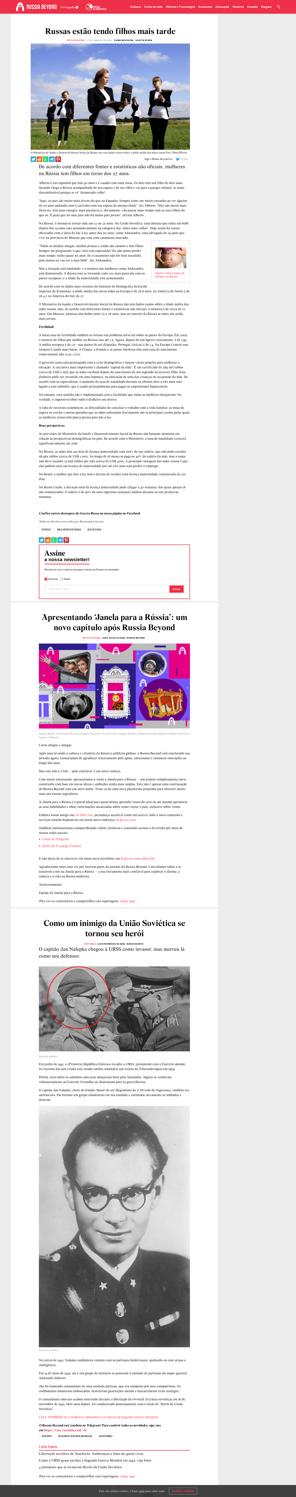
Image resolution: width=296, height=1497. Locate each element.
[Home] (20, 6)
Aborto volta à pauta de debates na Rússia (169, 275)
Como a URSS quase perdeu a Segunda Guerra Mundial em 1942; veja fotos (95, 1460)
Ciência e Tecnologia (180, 6)
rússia (46, 529)
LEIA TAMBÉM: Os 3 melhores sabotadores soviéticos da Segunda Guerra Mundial (98, 1417)
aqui (141, 1491)
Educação (222, 6)
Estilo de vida (153, 6)
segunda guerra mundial (75, 1436)
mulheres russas (69, 529)
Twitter (184, 159)
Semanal (53, 579)
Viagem (266, 6)
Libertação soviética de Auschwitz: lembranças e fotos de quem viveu (91, 1454)
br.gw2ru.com (125, 820)
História (238, 6)
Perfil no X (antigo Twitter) (62, 846)
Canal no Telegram (55, 839)
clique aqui (128, 901)
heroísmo (105, 1436)
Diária (67, 579)
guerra (47, 1436)
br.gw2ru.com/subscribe (138, 858)
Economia (205, 6)
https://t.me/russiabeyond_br (65, 1430)
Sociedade (94, 529)
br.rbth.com (84, 815)
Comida (252, 6)
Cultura (135, 6)
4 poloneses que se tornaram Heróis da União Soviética (80, 1467)
